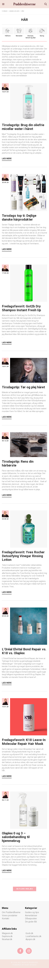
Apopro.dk (30, 939)
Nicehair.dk (7, 939)
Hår (22, 11)
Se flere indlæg (24, 889)
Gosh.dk (29, 933)
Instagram (29, 951)
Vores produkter (9, 915)
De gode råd (31, 921)
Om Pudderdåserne (11, 912)
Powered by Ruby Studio (24, 965)
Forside (4, 11)
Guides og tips (32, 912)
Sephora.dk (7, 936)
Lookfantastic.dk (33, 936)
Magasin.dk (7, 933)
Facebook (20, 951)
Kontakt (5, 918)
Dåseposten (31, 918)
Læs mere (7, 158)
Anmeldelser (14, 11)
